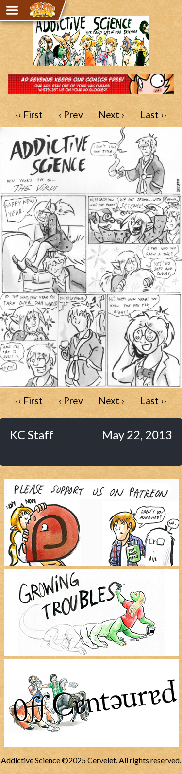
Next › (111, 114)
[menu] (12, 10)
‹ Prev (71, 114)
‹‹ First (29, 114)
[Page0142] (91, 383)
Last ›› (153, 114)
